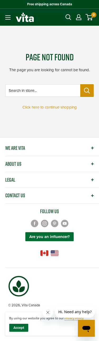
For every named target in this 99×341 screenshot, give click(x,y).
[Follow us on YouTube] (64, 223)
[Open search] (68, 17)
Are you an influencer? (49, 236)
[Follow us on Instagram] (44, 223)
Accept (18, 328)
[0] (89, 17)
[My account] (78, 17)
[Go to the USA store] (55, 253)
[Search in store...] (87, 90)
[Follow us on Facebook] (34, 223)
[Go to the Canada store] (44, 253)
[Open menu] (8, 17)
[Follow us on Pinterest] (54, 223)
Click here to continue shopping (49, 107)
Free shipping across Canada (49, 4)
